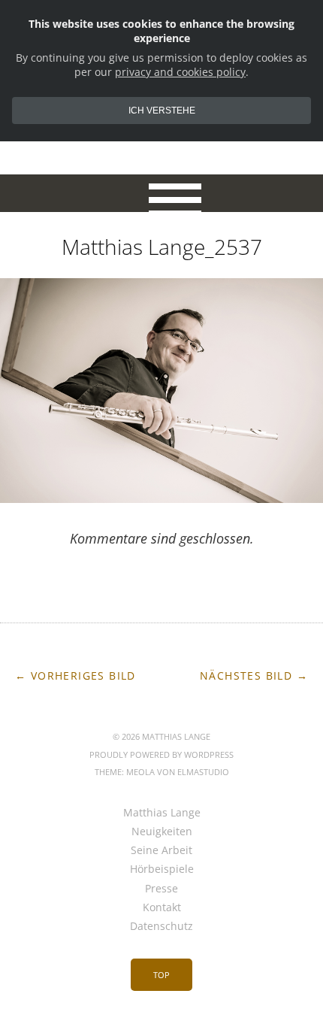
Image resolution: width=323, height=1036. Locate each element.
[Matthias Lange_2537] (161, 498)
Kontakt (162, 907)
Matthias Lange (162, 812)
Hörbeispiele (162, 869)
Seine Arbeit (161, 850)
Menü (162, 193)
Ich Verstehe (161, 110)
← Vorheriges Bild (75, 675)
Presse (161, 888)
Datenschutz (161, 926)
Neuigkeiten (161, 831)
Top (161, 974)
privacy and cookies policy (180, 72)
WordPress (209, 754)
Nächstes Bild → (254, 675)
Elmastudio (203, 771)
